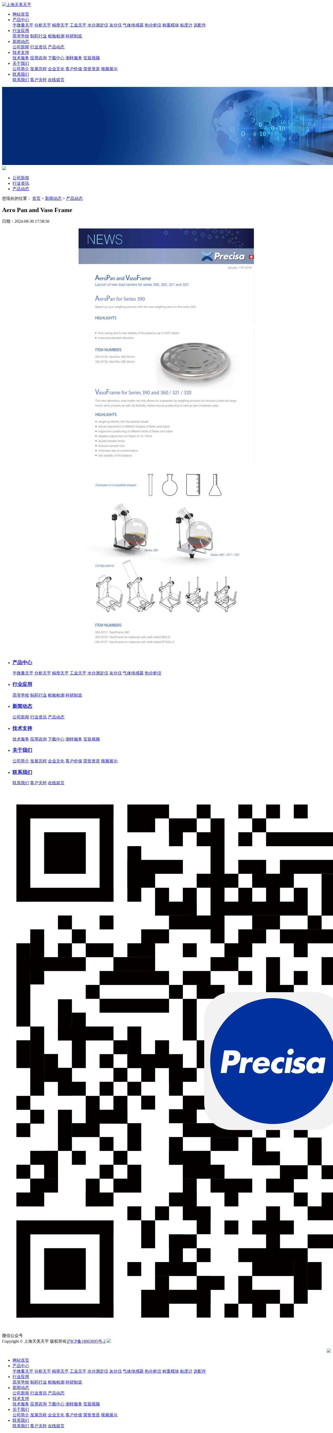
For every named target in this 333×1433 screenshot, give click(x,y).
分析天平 (42, 25)
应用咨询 (38, 58)
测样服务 (74, 58)
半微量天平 (22, 25)
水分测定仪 (97, 25)
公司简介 (20, 69)
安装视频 (91, 58)
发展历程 (38, 69)
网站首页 (20, 14)
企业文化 (56, 69)
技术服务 (20, 58)
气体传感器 (133, 25)
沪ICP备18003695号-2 (86, 1341)
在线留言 (56, 80)
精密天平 (60, 25)
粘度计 (186, 25)
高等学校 (20, 36)
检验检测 (56, 36)
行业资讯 (38, 47)
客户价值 (74, 69)
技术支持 (20, 52)
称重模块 (170, 25)
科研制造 (74, 36)
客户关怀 (38, 80)
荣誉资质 (91, 69)
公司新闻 (20, 47)
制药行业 (38, 36)
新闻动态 (20, 41)
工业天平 (78, 25)
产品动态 (56, 47)
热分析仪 (153, 25)
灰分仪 (115, 25)
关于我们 (20, 63)
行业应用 (20, 30)
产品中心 (20, 19)
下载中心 (56, 58)
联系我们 (20, 74)
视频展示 (109, 69)
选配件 (200, 25)
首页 (36, 198)
